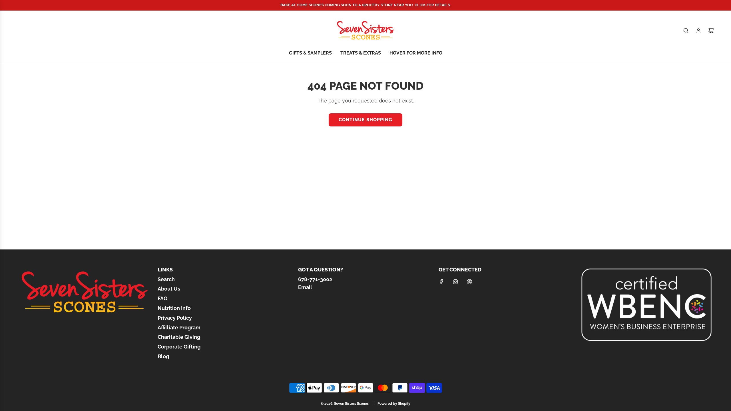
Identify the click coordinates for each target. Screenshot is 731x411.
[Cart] (711, 30)
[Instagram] (455, 281)
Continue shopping (365, 119)
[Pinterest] (469, 281)
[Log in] (698, 30)
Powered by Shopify (393, 404)
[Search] (686, 30)
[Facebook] (441, 281)
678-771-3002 (315, 279)
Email (305, 287)
